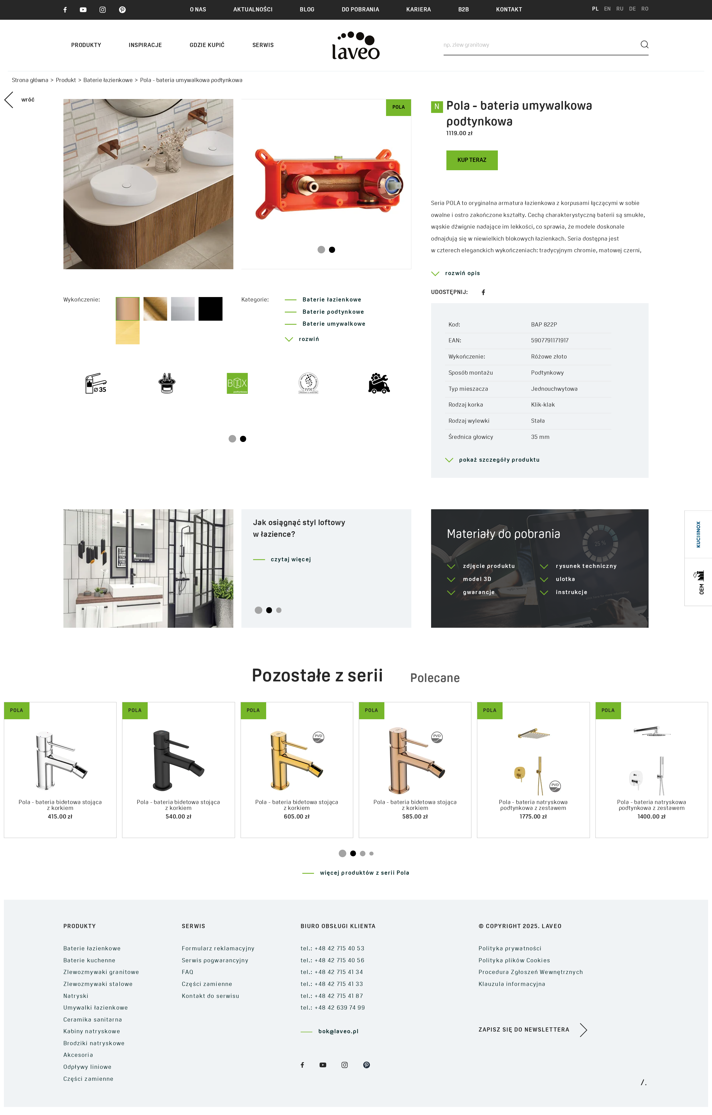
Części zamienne (88, 1079)
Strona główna (30, 80)
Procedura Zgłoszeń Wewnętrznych (531, 972)
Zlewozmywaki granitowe (101, 972)
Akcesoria (78, 1055)
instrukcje (571, 592)
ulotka (565, 579)
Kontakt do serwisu (210, 996)
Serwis (263, 45)
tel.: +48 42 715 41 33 (332, 984)
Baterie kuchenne (89, 961)
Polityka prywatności (510, 949)
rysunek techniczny (586, 566)
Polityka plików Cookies (514, 961)
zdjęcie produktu (489, 566)
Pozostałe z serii (317, 677)
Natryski (76, 996)
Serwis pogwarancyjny (215, 961)
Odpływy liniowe (87, 1067)
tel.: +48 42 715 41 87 (332, 996)
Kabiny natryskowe (91, 1032)
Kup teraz (472, 160)
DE (632, 9)
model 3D (477, 579)
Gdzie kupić (207, 45)
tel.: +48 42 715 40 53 (333, 949)
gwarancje (479, 592)
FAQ (188, 972)
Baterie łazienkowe (108, 80)
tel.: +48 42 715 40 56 (333, 961)
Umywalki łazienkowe (95, 1008)
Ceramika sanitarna (92, 1020)
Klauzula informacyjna (512, 984)
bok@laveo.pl (338, 1032)
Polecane (435, 679)
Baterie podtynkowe (333, 312)
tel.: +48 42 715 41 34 (332, 972)
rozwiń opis (462, 273)
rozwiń (309, 339)
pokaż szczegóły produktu (499, 460)
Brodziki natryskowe (94, 1044)
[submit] (645, 44)
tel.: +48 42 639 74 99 (333, 1008)
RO (645, 9)
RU (620, 9)
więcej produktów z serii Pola (365, 873)
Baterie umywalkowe (334, 324)
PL (595, 9)
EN (607, 9)
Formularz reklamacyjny (218, 949)
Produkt (66, 80)
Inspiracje (145, 45)
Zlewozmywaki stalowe (98, 984)
